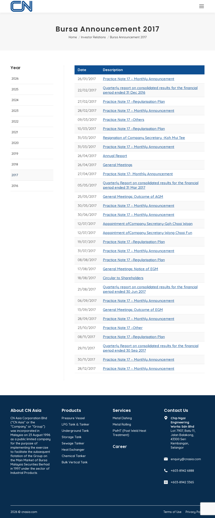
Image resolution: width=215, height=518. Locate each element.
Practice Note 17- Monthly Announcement (138, 174)
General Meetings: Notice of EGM (130, 269)
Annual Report (115, 155)
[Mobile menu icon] (202, 6)
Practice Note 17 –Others (123, 119)
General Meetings (117, 165)
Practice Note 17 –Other (123, 327)
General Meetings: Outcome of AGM (133, 196)
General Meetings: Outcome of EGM (133, 309)
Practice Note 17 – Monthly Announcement (138, 79)
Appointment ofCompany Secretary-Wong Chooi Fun (147, 232)
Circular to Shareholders (123, 278)
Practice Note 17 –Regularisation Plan (134, 101)
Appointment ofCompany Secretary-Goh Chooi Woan (148, 223)
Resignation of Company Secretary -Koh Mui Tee (144, 137)
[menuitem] (172, 512)
